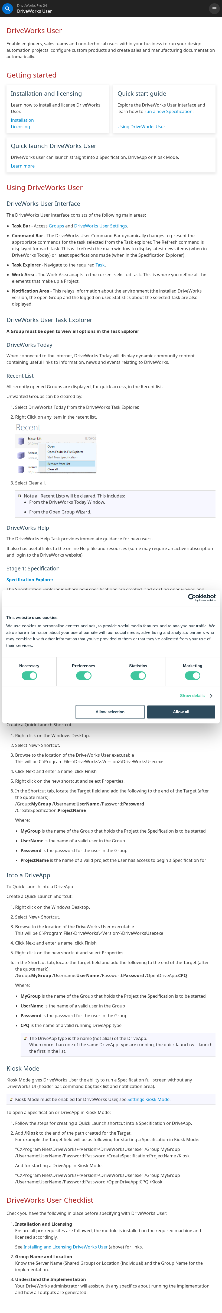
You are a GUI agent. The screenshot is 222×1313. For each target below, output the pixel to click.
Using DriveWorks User (141, 126)
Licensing (20, 126)
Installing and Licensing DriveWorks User (66, 1247)
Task (100, 265)
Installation (22, 120)
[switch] (84, 675)
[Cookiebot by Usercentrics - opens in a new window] (192, 598)
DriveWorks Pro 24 (32, 5)
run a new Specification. (169, 111)
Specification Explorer (29, 580)
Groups (56, 226)
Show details (192, 695)
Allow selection (110, 712)
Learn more (23, 166)
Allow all (181, 712)
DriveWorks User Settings (100, 226)
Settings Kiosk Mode (148, 1099)
